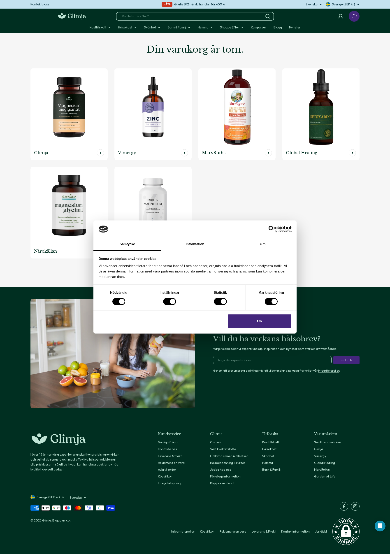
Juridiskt (321, 531)
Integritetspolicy (183, 531)
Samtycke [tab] (127, 244)
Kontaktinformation (295, 531)
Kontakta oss (39, 4)
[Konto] (340, 16)
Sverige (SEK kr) (343, 4)
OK (259, 321)
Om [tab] (262, 244)
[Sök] (267, 16)
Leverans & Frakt (264, 531)
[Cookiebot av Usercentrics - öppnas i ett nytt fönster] (272, 229)
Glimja (46, 520)
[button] (346, 531)
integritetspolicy (328, 370)
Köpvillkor (207, 531)
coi (68, 520)
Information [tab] (195, 244)
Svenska (312, 4)
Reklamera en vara (233, 531)
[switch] (169, 301)
